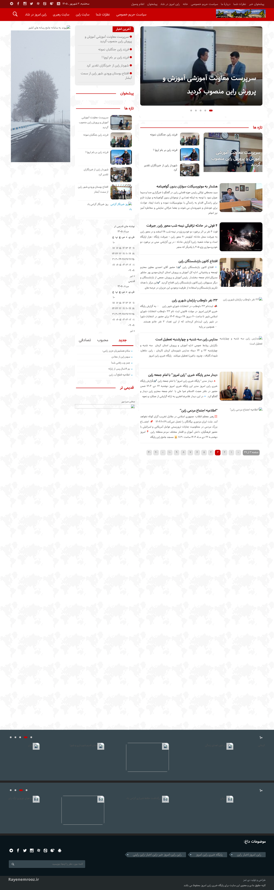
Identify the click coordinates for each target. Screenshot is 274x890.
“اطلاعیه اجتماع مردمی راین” (198, 410)
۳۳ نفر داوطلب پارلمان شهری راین (194, 300)
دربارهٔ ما (225, 4)
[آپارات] (38, 3)
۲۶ (129, 259)
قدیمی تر (127, 388)
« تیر (132, 276)
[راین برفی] (201, 810)
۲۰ (156, 452)
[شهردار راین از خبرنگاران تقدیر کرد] (189, 169)
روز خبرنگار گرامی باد (97, 204)
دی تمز (246, 880)
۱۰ (170, 452)
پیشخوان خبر (256, 4)
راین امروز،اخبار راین (249, 854)
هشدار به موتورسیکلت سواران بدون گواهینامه (186, 186)
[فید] (58, 3)
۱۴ (123, 248)
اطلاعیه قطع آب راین (119, 375)
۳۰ (149, 452)
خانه (185, 4)
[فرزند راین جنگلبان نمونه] (189, 139)
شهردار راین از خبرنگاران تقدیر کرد (108, 65)
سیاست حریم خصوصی (204, 4)
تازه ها (257, 127)
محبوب (102, 340)
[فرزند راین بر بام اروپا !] (189, 154)
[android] (60, 850)
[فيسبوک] (18, 3)
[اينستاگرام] (24, 3)
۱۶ (117, 248)
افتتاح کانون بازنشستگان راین (198, 261)
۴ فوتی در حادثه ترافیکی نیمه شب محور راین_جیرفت (181, 225)
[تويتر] (31, 3)
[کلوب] (52, 850)
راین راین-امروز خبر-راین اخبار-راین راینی (157, 854)
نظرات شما (239, 4)
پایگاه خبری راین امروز (209, 854)
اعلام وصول (137, 4)
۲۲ (120, 254)
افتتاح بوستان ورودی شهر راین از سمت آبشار (106, 75)
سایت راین (82, 14)
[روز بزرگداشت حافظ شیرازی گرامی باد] (137, 810)
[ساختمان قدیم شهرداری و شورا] (72, 757)
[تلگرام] (11, 3)
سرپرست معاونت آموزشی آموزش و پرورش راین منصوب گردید (235, 158)
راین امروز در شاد (170, 4)
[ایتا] (44, 3)
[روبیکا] (51, 3)
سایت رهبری (61, 14)
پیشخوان (152, 4)
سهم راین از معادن (121, 357)
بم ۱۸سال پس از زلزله (119, 369)
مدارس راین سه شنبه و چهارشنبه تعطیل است (186, 339)
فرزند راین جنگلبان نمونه (163, 135)
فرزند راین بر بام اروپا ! (165, 150)
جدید (123, 340)
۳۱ (113, 259)
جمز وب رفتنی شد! (120, 363)
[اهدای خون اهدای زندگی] (201, 757)
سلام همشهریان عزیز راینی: (116, 351)
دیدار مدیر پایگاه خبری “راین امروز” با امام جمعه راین (182, 375)
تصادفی (85, 340)
